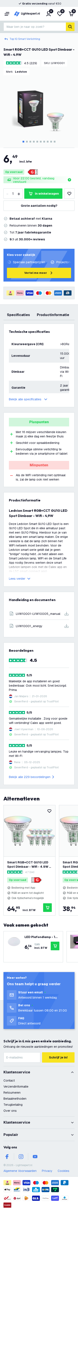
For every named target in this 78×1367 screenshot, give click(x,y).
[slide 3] (30, 141)
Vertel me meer (35, 273)
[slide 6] (41, 141)
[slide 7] (44, 141)
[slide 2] (27, 141)
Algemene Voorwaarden (20, 1171)
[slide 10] (54, 141)
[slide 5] (37, 141)
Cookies (63, 1171)
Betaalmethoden (14, 1099)
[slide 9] (51, 141)
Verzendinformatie (15, 1086)
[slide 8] (48, 141)
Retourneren (12, 1093)
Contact (9, 1080)
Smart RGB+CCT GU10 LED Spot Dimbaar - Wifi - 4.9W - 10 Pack (28, 864)
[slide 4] (34, 141)
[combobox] (34, 26)
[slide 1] (23, 141)
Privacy (47, 1171)
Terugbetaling (13, 1105)
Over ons (10, 1111)
